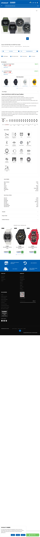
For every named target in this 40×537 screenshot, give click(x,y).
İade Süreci (3, 302)
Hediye (2, 294)
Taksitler (3, 211)
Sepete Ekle (33, 534)
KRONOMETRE (22, 279)
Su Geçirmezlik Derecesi (5, 305)
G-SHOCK (21, 280)
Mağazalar (2, 277)
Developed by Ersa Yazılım (5, 328)
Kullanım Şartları (20, 328)
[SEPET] (37, 2)
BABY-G (21, 282)
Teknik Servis (3, 279)
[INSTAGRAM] (2, 320)
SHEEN (21, 285)
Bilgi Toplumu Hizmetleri (4, 308)
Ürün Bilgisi (4, 91)
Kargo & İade (4, 215)
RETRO (21, 288)
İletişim (2, 280)
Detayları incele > (6, 67)
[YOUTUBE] (6, 320)
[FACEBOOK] (4, 320)
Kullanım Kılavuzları (4, 296)
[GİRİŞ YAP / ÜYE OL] (35, 2)
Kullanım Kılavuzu (5, 219)
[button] (19, 88)
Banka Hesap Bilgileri (4, 299)
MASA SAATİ (22, 277)
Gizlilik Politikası (14, 328)
